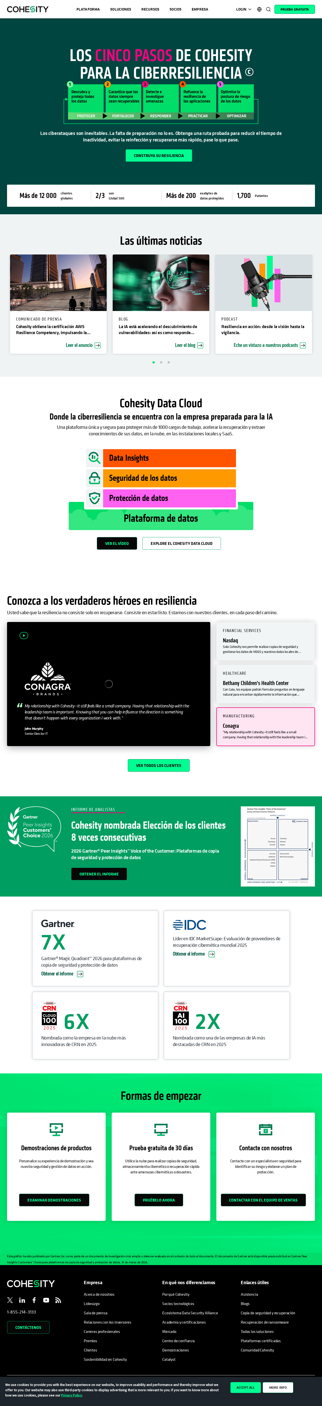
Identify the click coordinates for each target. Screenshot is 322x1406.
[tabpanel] (161, 116)
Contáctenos (28, 1327)
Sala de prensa (95, 1313)
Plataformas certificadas (261, 1340)
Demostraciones (175, 1350)
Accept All (245, 1387)
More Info (278, 1387)
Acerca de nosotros (99, 1294)
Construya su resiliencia (159, 155)
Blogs (245, 1303)
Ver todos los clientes (158, 765)
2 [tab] (161, 362)
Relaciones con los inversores (107, 1322)
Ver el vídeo (117, 543)
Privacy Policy (71, 1395)
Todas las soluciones (257, 1331)
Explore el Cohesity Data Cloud (182, 543)
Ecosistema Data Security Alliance (190, 1313)
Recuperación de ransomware (265, 1322)
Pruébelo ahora (159, 1200)
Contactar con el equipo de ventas (263, 1200)
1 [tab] (153, 362)
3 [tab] (168, 362)
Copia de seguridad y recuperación (268, 1313)
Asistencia (249, 1294)
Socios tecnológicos (178, 1303)
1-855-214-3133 (21, 1312)
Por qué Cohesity (175, 1294)
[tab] (265, 641)
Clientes (90, 1350)
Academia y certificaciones (184, 1322)
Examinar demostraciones (54, 1200)
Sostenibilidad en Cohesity (105, 1359)
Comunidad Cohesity (257, 1350)
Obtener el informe (99, 874)
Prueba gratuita (294, 9)
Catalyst (169, 1359)
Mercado (169, 1331)
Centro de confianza (178, 1340)
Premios (90, 1340)
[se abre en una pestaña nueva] (10, 1301)
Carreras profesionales (102, 1331)
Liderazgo (92, 1303)
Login (241, 9)
